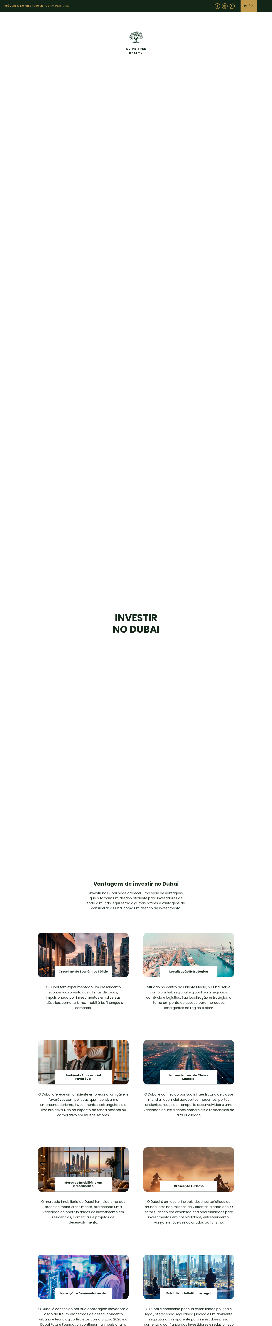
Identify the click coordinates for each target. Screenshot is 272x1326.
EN (252, 6)
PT (246, 6)
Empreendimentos (35, 6)
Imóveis (10, 6)
